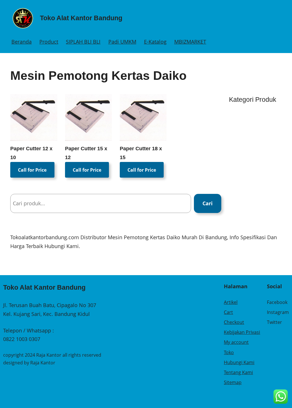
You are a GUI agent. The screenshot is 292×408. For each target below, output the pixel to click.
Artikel (231, 302)
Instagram (278, 312)
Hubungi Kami (239, 362)
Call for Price (32, 170)
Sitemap (233, 382)
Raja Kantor (42, 363)
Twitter (274, 322)
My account (236, 342)
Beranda (21, 41)
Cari (207, 203)
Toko (229, 352)
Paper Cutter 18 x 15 (141, 153)
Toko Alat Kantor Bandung (81, 18)
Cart (228, 312)
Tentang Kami (238, 372)
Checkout (234, 322)
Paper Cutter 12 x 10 (31, 153)
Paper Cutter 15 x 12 (86, 153)
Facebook (277, 302)
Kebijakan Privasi (242, 332)
